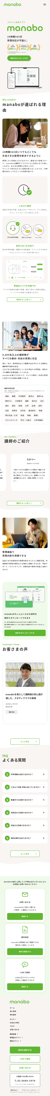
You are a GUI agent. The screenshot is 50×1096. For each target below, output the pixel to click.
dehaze (44, 4)
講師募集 (13, 1034)
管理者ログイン (15, 1037)
